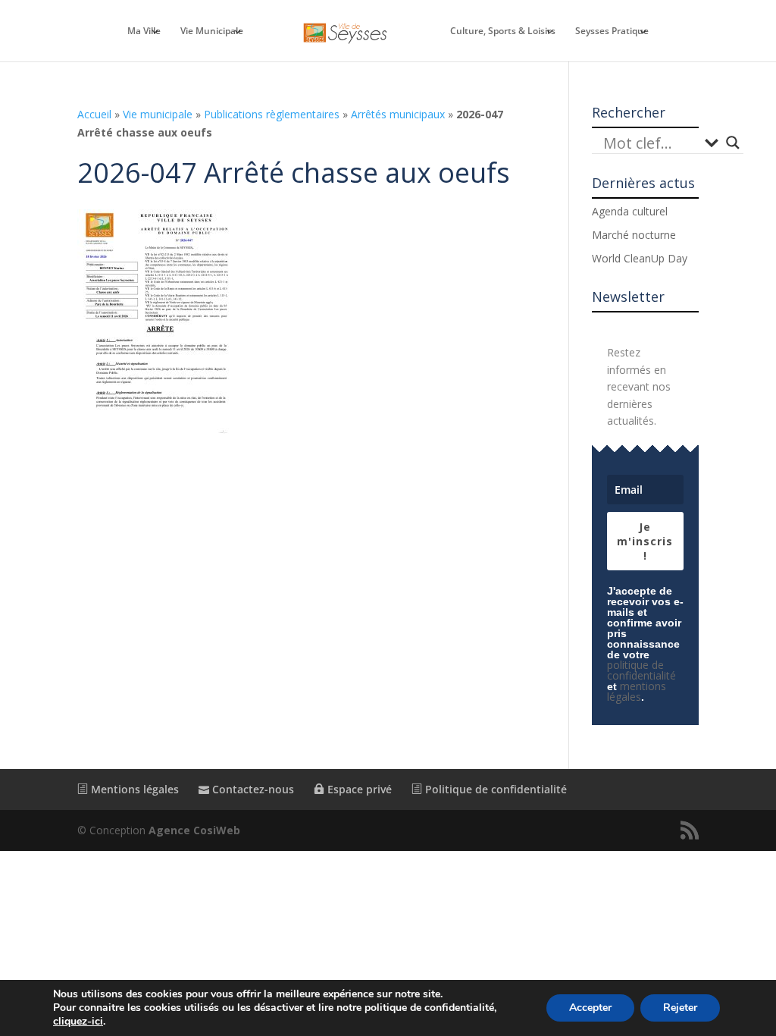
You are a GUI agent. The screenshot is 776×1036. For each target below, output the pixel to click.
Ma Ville (144, 31)
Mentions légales (133, 789)
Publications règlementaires (272, 114)
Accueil (94, 114)
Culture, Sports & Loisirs (502, 31)
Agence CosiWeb (194, 830)
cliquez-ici (78, 1021)
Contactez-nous (251, 789)
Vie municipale (157, 114)
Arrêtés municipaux (398, 114)
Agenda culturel (630, 211)
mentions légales (636, 691)
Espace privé (358, 789)
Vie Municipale (211, 31)
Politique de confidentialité (494, 789)
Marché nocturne (634, 235)
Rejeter (680, 1007)
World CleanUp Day (639, 258)
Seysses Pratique (612, 31)
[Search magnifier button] (732, 142)
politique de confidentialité (641, 670)
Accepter (590, 1007)
